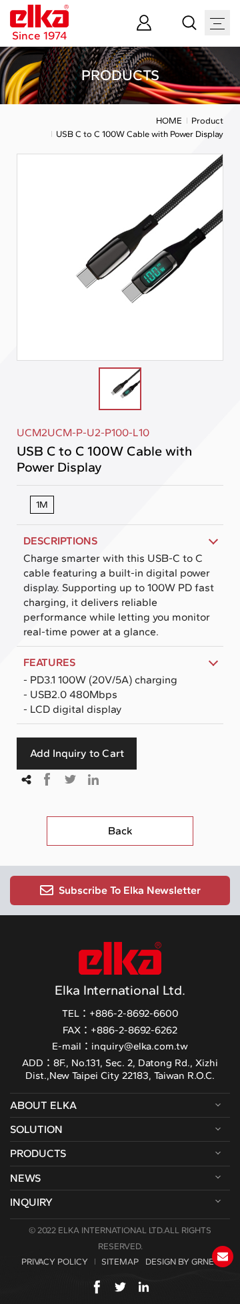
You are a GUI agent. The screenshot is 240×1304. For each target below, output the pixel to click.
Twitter (70, 780)
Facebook (47, 780)
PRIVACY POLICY (54, 1262)
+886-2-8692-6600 (134, 1013)
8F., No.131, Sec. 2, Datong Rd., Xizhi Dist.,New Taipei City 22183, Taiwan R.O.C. (121, 1069)
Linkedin (93, 780)
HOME (169, 121)
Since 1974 (39, 35)
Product (207, 121)
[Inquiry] (222, 1256)
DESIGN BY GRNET (182, 1262)
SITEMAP (120, 1262)
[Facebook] (97, 1287)
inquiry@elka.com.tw (139, 1046)
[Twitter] (120, 1287)
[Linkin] (144, 1287)
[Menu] (217, 23)
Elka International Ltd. (120, 990)
